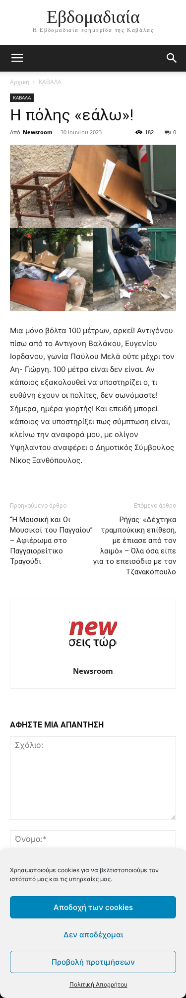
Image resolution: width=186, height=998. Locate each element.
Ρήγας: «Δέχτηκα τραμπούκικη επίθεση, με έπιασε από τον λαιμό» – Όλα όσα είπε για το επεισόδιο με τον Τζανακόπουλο (134, 545)
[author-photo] (93, 657)
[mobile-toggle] (17, 58)
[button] (172, 58)
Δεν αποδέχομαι (93, 934)
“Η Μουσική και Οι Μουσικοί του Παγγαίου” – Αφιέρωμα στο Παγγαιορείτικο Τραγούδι (51, 540)
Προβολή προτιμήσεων (93, 962)
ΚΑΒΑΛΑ (50, 82)
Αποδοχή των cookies (93, 907)
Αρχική (19, 82)
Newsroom (38, 132)
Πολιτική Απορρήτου (98, 984)
